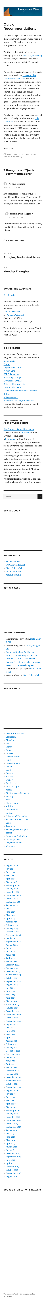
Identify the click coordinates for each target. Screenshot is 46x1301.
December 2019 (13, 1117)
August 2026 (12, 865)
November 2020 (13, 1080)
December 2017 (13, 1153)
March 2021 (11, 1067)
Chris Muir (26, 432)
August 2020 (12, 1090)
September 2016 (13, 1173)
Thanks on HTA (13, 561)
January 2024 (12, 968)
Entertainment (13, 763)
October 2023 (12, 978)
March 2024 (11, 961)
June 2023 (10, 991)
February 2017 (12, 1166)
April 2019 (10, 1143)
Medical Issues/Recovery (13, 157)
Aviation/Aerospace (15, 733)
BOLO (8, 743)
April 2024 (11, 958)
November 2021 (13, 1054)
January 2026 (12, 889)
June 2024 (10, 951)
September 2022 (13, 1021)
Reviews (9, 813)
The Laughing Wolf (11, 1294)
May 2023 (10, 994)
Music (8, 800)
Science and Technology (17, 816)
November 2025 (13, 895)
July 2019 (10, 1133)
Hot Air (7, 364)
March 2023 (11, 1001)
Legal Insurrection (12, 367)
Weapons (10, 846)
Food (8, 770)
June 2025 (10, 912)
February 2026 (13, 885)
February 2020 (12, 1110)
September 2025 (13, 902)
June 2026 (10, 872)
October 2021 (12, 1057)
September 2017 (13, 1157)
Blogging (10, 740)
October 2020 (12, 1084)
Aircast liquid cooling (32, 55)
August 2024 (12, 945)
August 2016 (11, 1176)
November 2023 (13, 975)
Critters (9, 753)
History (9, 776)
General (9, 773)
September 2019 (13, 1127)
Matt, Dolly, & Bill (14, 568)
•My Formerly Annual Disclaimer (19, 429)
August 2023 (12, 984)
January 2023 (12, 1008)
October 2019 (12, 1123)
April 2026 (11, 879)
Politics (9, 806)
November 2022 (13, 1014)
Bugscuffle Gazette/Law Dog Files (19, 400)
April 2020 (11, 1104)
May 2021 (10, 1061)
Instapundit (9, 361)
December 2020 (13, 1077)
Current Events (13, 756)
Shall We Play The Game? (17, 819)
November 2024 (13, 935)
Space (8, 823)
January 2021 (12, 1074)
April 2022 (11, 1037)
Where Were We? (14, 571)
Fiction (9, 766)
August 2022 (12, 1024)
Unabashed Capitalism (16, 836)
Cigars (9, 747)
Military (9, 796)
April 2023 (10, 998)
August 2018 (11, 1147)
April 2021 (10, 1064)
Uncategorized (13, 839)
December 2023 (13, 971)
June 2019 (10, 1137)
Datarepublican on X (13, 387)
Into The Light (13, 786)
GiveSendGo (9, 295)
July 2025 (10, 908)
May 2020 (10, 1100)
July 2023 (10, 988)
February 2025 (12, 925)
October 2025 (12, 898)
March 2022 (11, 1041)
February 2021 (12, 1070)
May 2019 (10, 1140)
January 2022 (12, 1047)
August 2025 (12, 905)
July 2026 (10, 869)
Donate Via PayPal (12, 311)
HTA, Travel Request (15, 565)
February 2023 (12, 1004)
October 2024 (12, 938)
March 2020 (11, 1107)
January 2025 (12, 928)
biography (10, 439)
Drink (8, 760)
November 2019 (13, 1120)
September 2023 (13, 981)
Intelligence (11, 783)
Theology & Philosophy (17, 829)
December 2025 (13, 892)
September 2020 (13, 1087)
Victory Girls (9, 371)
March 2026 (11, 882)
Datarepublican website (14, 384)
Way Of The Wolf (13, 843)
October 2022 (12, 1018)
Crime (8, 750)
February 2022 (12, 1044)
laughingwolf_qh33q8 (15, 154)
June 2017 (10, 1160)
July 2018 (10, 1150)
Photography (12, 803)
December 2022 (13, 1011)
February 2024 (12, 965)
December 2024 (13, 932)
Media (9, 790)
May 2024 (10, 955)
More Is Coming (13, 575)
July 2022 (10, 1027)
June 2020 (10, 1097)
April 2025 (11, 918)
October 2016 (12, 1170)
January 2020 (12, 1114)
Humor (9, 780)
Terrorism (10, 826)
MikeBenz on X (11, 397)
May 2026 (10, 875)
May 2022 (10, 1034)
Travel (9, 833)
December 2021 (13, 1051)
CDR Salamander (11, 374)
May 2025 (10, 915)
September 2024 (13, 941)
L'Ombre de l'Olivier (13, 381)
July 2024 (10, 948)
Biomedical (11, 737)
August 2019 (11, 1130)
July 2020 (10, 1094)
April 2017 (10, 1163)
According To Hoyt (12, 377)
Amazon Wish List (15, 315)
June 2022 (10, 1031)
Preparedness (12, 809)
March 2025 (11, 922)
